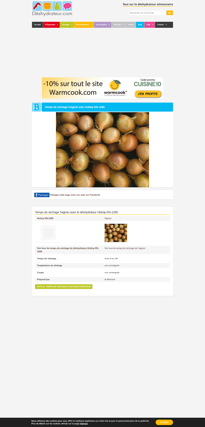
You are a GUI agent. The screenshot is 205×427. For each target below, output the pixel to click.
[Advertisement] (102, 52)
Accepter (164, 422)
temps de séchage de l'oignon (131, 248)
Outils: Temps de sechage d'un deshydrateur (64, 286)
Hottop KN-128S (45, 218)
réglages (84, 423)
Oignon (108, 218)
